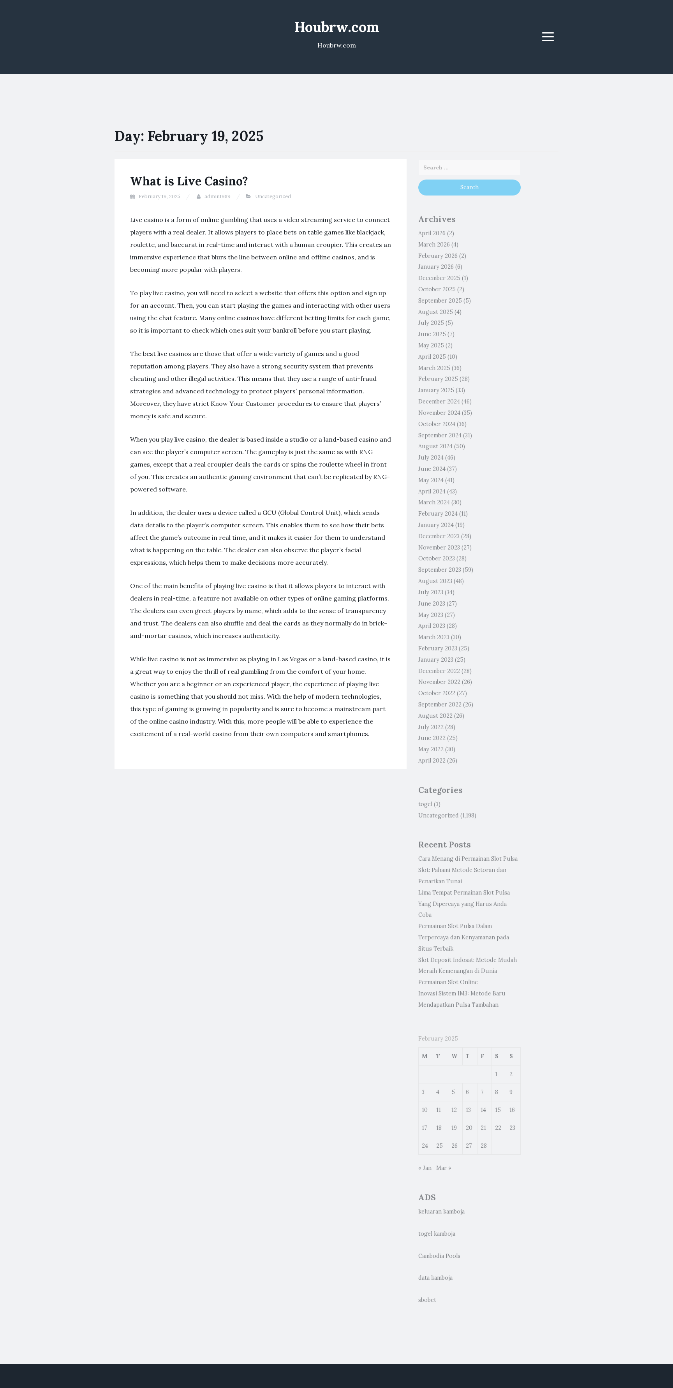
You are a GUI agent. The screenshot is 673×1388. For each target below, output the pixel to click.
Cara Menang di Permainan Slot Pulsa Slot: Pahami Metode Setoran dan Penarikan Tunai (468, 870)
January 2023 (435, 659)
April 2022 (432, 760)
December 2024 (439, 401)
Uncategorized (273, 196)
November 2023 (439, 547)
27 (469, 1145)
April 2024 (432, 491)
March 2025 (434, 368)
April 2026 (432, 233)
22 (498, 1127)
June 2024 (432, 468)
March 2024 (434, 502)
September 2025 (440, 300)
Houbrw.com (336, 27)
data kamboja (435, 1277)
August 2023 (435, 581)
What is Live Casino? (189, 181)
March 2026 (434, 244)
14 (483, 1109)
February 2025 (438, 378)
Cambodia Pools (439, 1255)
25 (439, 1145)
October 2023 (436, 558)
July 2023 (430, 592)
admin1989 (217, 196)
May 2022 (431, 749)
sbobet (427, 1299)
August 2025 (435, 311)
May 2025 (431, 345)
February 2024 (438, 513)
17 (424, 1127)
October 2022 (436, 693)
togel (425, 804)
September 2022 (440, 704)
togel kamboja (436, 1233)
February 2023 (437, 648)
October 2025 (437, 289)
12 (454, 1109)
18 (439, 1127)
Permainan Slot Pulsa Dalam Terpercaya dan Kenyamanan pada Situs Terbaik (463, 937)
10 (425, 1109)
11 (438, 1109)
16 (512, 1109)
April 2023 (431, 625)
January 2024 (436, 524)
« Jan (425, 1167)
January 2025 (436, 390)
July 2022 (431, 727)
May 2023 (430, 614)
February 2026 (438, 255)
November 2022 (439, 681)
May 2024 (431, 480)
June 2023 (431, 603)
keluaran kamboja (441, 1211)
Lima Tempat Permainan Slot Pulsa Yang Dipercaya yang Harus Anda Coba (464, 904)
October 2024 (436, 424)
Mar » (443, 1167)
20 (469, 1127)
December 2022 (439, 671)
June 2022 (432, 738)
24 (425, 1145)
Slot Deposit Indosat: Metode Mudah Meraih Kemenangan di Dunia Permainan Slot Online (467, 971)
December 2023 (439, 536)
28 (484, 1145)
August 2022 (435, 715)
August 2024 (435, 446)
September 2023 (439, 569)
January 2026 (436, 266)
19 (454, 1127)
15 (498, 1109)
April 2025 (432, 356)
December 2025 (439, 278)
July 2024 (431, 457)
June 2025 (432, 334)
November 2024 (439, 412)
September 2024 (440, 435)
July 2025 (431, 322)
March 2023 (433, 637)
